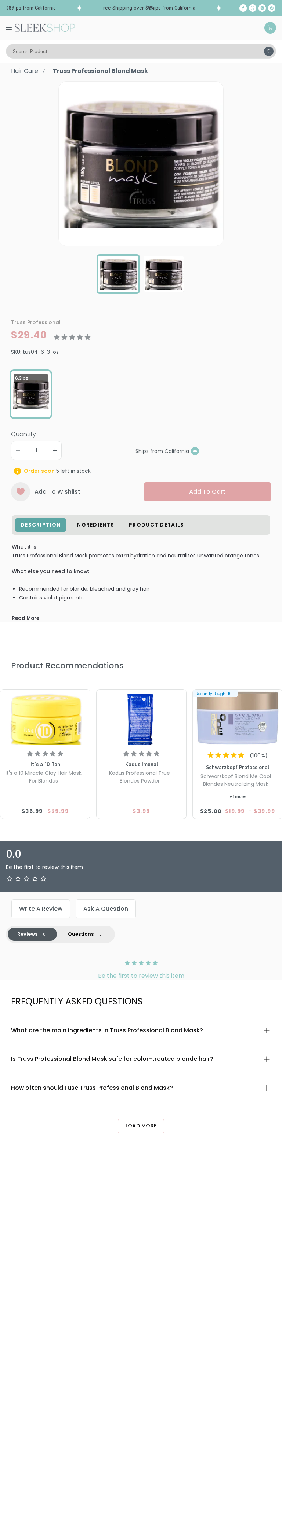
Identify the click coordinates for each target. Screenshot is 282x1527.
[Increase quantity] (54, 450)
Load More (141, 1125)
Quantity (23, 434)
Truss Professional (36, 322)
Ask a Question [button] (105, 908)
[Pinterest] (271, 8)
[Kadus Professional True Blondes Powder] (141, 718)
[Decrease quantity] (18, 450)
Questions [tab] (81, 933)
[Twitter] (252, 8)
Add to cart (207, 491)
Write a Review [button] (40, 908)
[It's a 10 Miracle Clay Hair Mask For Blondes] (45, 718)
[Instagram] (262, 8)
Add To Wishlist (57, 491)
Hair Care (24, 71)
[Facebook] (243, 8)
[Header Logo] (45, 27)
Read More (25, 618)
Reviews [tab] (27, 933)
